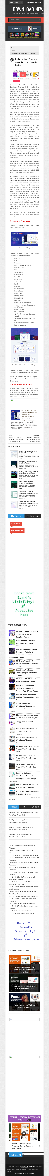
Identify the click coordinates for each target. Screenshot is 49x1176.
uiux (13, 50)
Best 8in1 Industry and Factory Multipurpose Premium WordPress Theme (27, 688)
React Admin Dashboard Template (21, 425)
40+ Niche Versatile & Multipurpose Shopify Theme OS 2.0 (27, 663)
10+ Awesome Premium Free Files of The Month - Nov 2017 (27, 758)
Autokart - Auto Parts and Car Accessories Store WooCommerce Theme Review (24, 969)
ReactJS (34, 425)
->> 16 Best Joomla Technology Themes (22, 904)
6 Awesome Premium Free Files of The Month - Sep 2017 (26, 767)
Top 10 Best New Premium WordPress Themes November (26, 740)
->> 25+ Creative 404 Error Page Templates (23, 896)
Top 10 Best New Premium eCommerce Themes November (26, 731)
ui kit (28, 427)
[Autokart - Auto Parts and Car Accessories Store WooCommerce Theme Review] (24, 1141)
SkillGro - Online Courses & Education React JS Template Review (27, 634)
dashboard (14, 422)
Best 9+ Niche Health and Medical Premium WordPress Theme (27, 697)
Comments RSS (28, 1174)
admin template (30, 420)
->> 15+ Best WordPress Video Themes (22, 913)
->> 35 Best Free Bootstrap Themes (20, 911)
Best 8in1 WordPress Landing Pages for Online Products (26, 672)
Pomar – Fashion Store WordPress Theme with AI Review (24, 1006)
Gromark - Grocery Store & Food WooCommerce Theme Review (24, 987)
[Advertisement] (24, 1095)
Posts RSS (18, 1174)
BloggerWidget (35, 797)
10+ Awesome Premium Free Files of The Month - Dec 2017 (27, 749)
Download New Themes (27, 1166)
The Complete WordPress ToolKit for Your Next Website (26, 643)
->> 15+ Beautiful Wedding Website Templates (24, 855)
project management (29, 424)
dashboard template (24, 422)
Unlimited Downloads (21, 384)
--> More (12, 799)
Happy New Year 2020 (24, 722)
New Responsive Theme (22, 423)
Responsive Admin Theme (18, 427)
